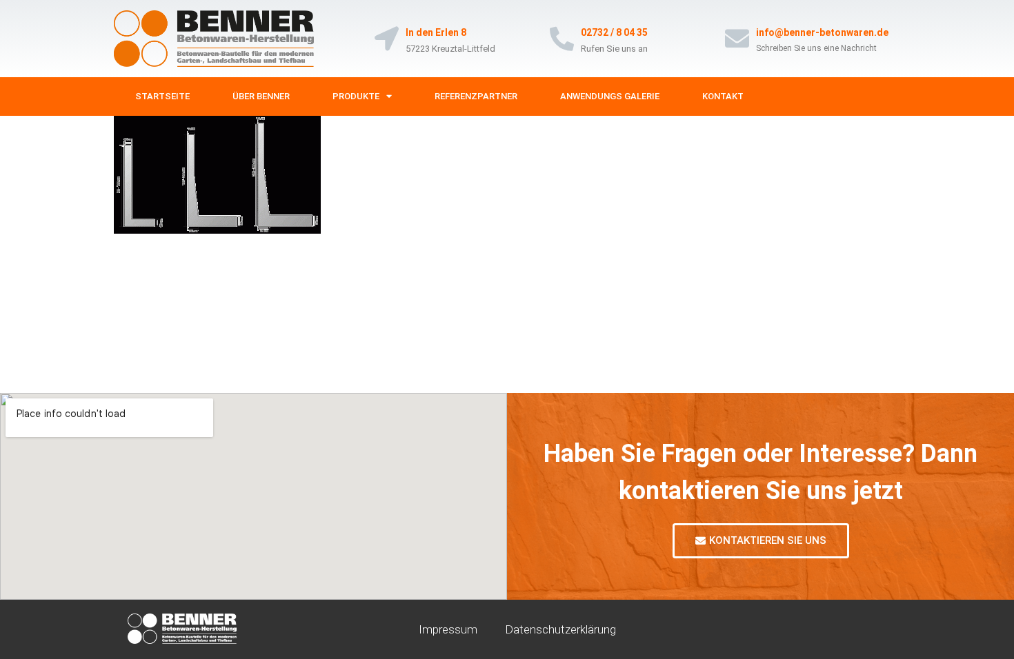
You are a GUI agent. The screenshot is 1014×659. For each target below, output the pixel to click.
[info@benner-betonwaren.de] (737, 38)
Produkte (355, 96)
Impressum (448, 629)
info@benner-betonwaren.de (822, 32)
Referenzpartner (476, 96)
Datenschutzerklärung (560, 629)
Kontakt (723, 96)
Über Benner (261, 96)
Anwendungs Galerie (609, 96)
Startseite (162, 96)
